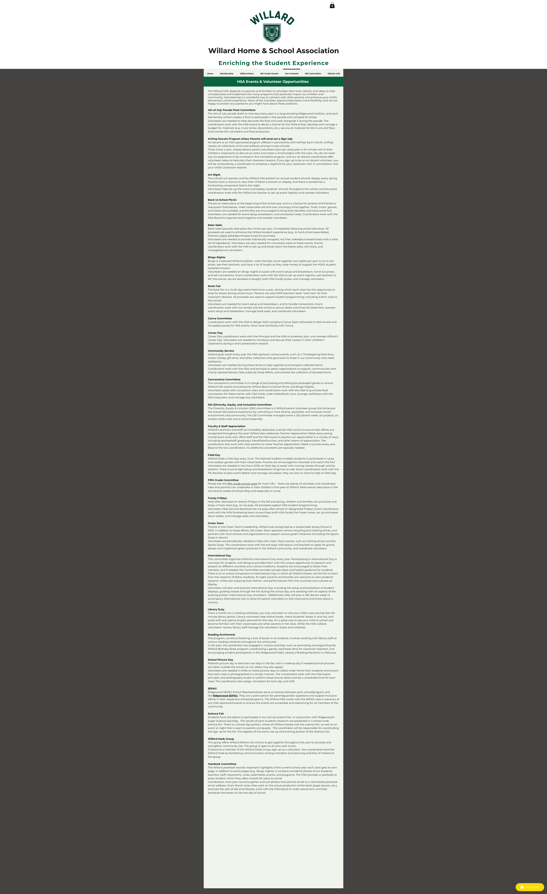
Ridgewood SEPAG (225, 695)
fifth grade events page (242, 483)
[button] (332, 5)
